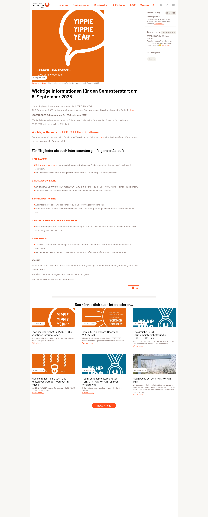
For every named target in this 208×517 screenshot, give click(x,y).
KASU (133, 4)
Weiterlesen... (159, 24)
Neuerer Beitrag (155, 32)
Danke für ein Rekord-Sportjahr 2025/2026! (100, 333)
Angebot (63, 4)
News (44, 83)
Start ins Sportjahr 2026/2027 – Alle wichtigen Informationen (52, 333)
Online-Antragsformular (46, 165)
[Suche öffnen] (153, 5)
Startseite (35, 83)
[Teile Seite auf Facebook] (133, 287)
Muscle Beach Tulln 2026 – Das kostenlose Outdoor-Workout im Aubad (50, 381)
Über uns (144, 4)
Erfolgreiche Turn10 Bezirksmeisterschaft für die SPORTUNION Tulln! (149, 334)
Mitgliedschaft (101, 4)
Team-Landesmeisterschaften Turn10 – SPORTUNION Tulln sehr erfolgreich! (101, 381)
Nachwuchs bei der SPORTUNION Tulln (152, 380)
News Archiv (104, 405)
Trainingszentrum (81, 4)
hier (132, 110)
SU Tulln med (119, 4)
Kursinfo (152, 59)
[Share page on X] (137, 287)
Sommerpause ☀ (153, 17)
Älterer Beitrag (154, 13)
